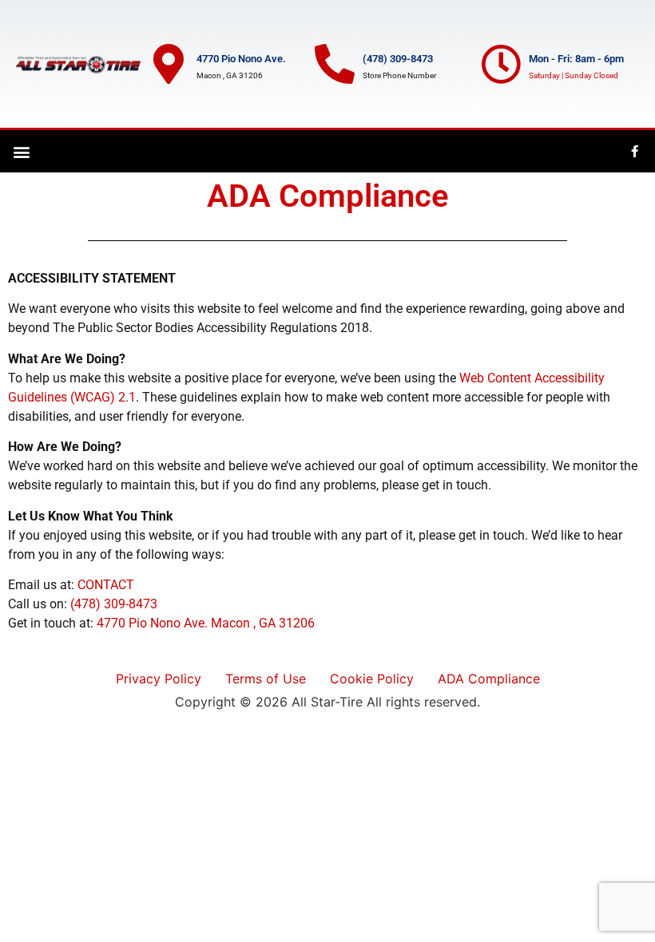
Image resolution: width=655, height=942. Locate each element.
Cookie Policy (372, 679)
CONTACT (105, 584)
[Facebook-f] (635, 152)
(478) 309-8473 (398, 59)
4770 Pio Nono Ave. (241, 59)
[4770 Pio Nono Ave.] (169, 64)
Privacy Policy (158, 679)
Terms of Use (265, 679)
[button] (21, 151)
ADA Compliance (489, 679)
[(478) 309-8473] (335, 64)
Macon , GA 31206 (263, 623)
